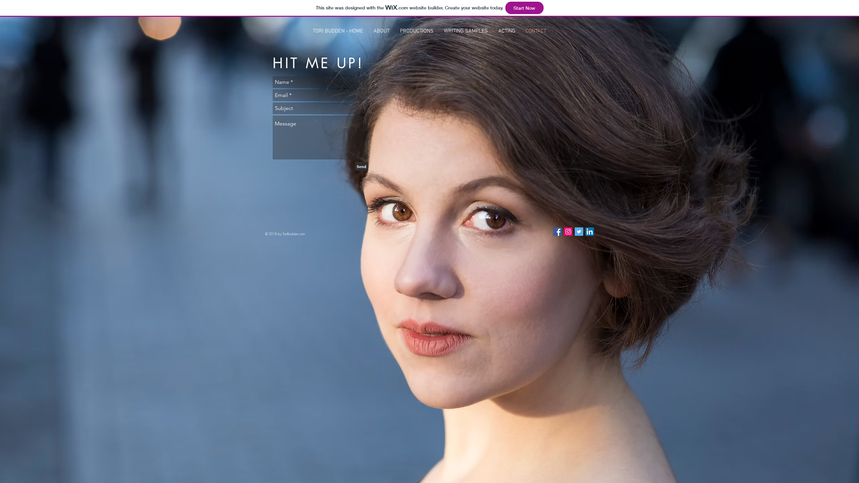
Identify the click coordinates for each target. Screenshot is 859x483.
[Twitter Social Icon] (579, 231)
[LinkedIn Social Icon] (590, 231)
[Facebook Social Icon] (557, 231)
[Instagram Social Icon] (568, 231)
